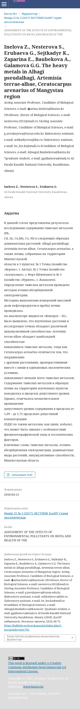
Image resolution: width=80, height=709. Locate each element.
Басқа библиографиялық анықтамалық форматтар (33, 638)
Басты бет (10, 14)
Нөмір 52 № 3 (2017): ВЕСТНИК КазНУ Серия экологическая (32, 20)
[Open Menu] (4, 4)
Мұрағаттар (30, 14)
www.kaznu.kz (33, 687)
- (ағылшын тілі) (21, 475)
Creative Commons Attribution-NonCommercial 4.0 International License (37, 667)
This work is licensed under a (29, 663)
